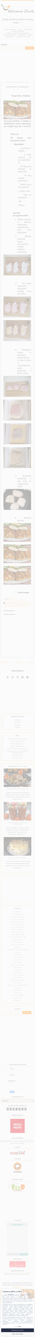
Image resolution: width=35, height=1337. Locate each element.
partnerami (11, 1294)
